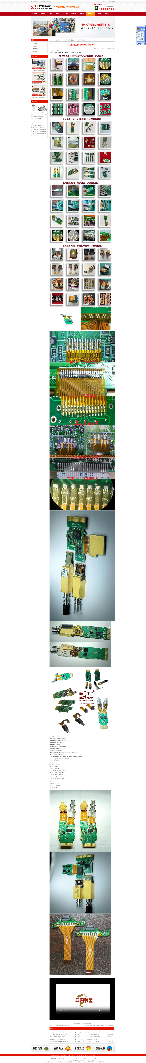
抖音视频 (109, 1)
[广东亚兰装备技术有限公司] (41, 9)
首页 (56, 40)
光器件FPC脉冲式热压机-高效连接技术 (91, 1039)
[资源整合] (104, 1051)
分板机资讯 (35, 48)
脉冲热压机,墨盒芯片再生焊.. (39, 70)
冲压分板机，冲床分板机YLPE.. (39, 97)
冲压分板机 (71, 1062)
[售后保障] (83, 1051)
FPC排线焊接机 (57, 1062)
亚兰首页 (34, 13)
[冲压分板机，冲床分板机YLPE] (39, 95)
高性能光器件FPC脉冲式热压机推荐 (58, 1039)
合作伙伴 (82, 13)
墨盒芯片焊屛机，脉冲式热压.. (39, 84)
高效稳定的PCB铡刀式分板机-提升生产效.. (91, 1041)
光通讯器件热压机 (100, 1062)
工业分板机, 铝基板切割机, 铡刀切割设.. (59, 1034)
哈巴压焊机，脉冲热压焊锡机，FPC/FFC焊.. (60, 1032)
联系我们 (107, 13)
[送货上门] (62, 1051)
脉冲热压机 (65, 1062)
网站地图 (93, 1060)
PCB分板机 (44, 1062)
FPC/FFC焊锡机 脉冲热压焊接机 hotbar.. (59, 1036)
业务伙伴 (79, 1055)
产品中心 (65, 13)
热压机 (58, 13)
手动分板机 (50, 1062)
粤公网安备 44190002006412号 (89, 1058)
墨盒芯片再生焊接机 (81, 1023)
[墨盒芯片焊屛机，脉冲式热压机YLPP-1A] (39, 82)
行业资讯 (35, 46)
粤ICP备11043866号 (77, 1058)
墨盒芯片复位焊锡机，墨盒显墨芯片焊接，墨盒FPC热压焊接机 (100, 1025)
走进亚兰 (43, 13)
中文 (97, 4)
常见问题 (35, 51)
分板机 (51, 13)
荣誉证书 (73, 13)
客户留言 (113, 1)
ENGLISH (103, 4)
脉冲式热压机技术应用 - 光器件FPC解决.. (91, 1032)
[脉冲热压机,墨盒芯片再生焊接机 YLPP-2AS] (39, 68)
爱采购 (104, 1)
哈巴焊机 (84, 1062)
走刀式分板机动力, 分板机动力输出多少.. (91, 1034)
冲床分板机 (77, 1062)
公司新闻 (35, 43)
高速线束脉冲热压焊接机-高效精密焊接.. (91, 1036)
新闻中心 (90, 13)
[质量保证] (41, 1051)
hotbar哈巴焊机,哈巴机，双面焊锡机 (61, 1025)
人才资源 (98, 13)
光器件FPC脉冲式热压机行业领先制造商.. (59, 1041)
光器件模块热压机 (91, 1062)
